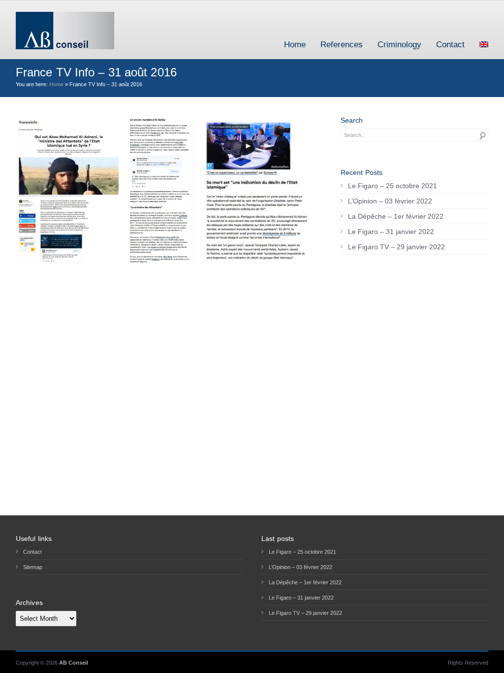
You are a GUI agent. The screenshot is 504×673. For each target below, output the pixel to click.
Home (295, 44)
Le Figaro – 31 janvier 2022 (391, 232)
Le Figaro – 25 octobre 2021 (392, 186)
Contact (450, 44)
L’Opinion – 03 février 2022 (390, 201)
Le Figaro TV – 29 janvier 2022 (396, 247)
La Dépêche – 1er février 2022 (395, 216)
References (341, 44)
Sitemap (32, 567)
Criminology (399, 44)
